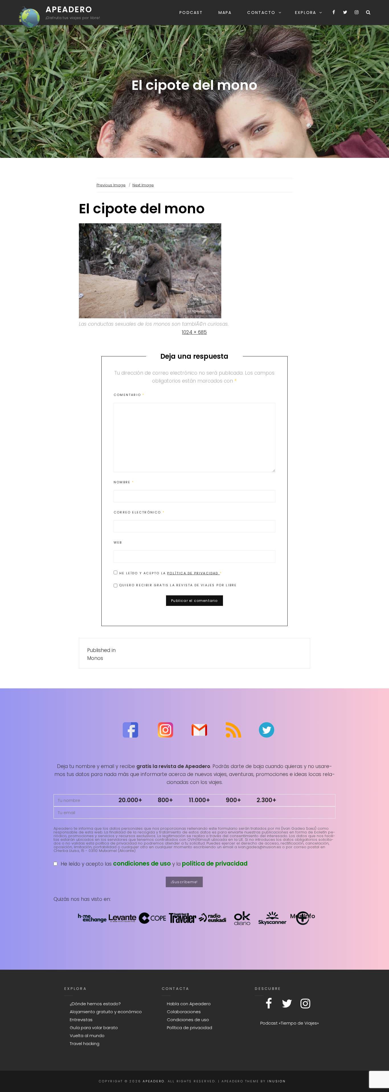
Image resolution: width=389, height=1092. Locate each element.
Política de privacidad (193, 573)
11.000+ (199, 800)
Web (118, 542)
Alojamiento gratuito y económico (106, 1012)
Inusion (276, 1081)
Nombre (124, 482)
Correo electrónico (139, 512)
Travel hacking (84, 1043)
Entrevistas (81, 1020)
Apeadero (69, 9)
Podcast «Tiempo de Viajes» (289, 1023)
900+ (233, 800)
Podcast (191, 12)
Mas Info (302, 916)
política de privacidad (214, 863)
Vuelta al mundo (87, 1036)
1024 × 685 (194, 332)
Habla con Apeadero (189, 1004)
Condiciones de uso (188, 1020)
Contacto (261, 12)
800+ (165, 800)
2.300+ (267, 800)
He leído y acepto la (170, 573)
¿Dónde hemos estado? (95, 1004)
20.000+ (130, 800)
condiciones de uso (142, 863)
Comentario (129, 395)
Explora (305, 12)
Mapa (225, 12)
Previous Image (111, 185)
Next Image (143, 185)
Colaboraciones (184, 1012)
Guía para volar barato (94, 1028)
